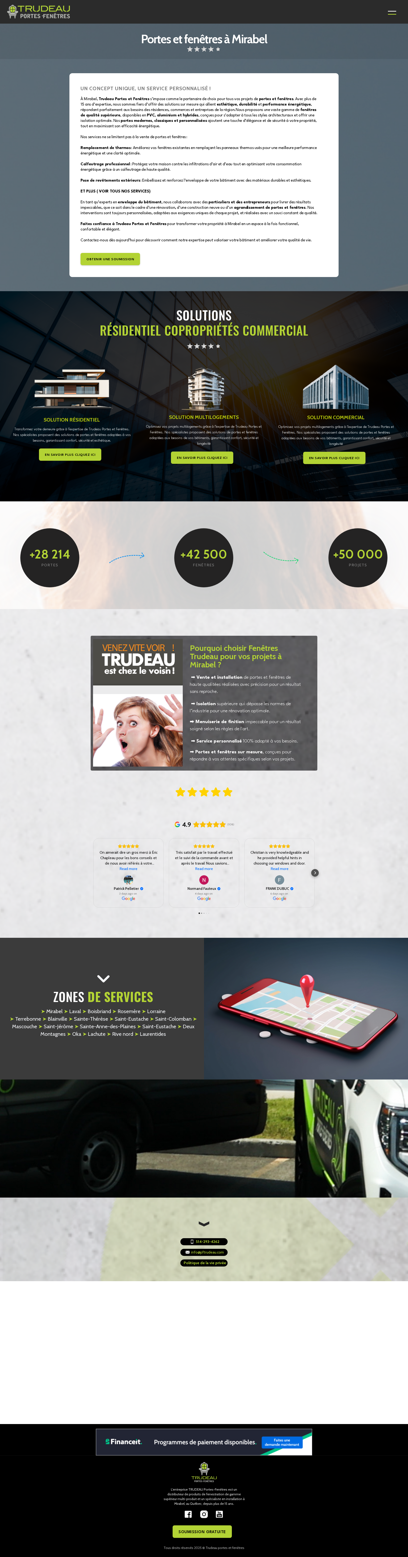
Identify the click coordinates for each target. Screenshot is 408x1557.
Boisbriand (96, 1011)
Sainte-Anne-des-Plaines (105, 1026)
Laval (72, 1011)
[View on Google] (128, 880)
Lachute (94, 1034)
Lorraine (154, 1011)
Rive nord (120, 1034)
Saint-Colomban (170, 1019)
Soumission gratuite (202, 1532)
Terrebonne (25, 1019)
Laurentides (150, 1034)
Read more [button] (128, 868)
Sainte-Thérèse (88, 1019)
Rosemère (126, 1011)
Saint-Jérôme (55, 1026)
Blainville (54, 1019)
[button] (392, 12)
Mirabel (52, 1011)
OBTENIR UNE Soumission (110, 259)
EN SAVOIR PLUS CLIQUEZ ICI (70, 454)
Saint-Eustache (129, 1019)
